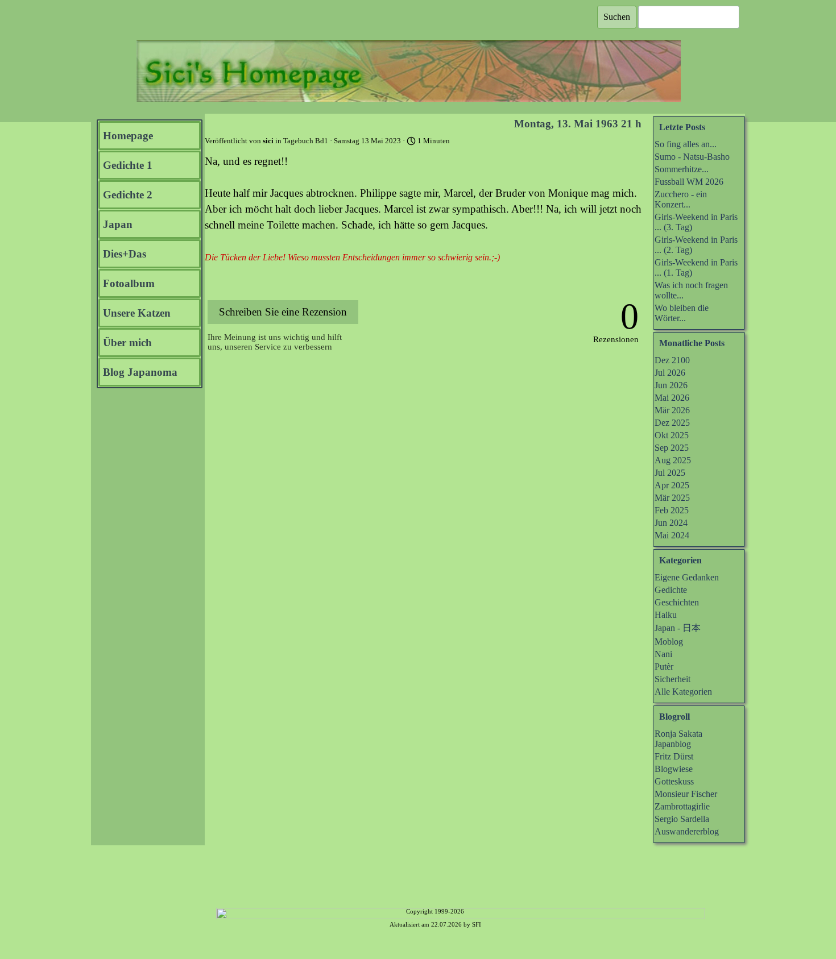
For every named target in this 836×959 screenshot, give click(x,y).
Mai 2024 (672, 535)
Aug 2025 (673, 460)
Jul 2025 (670, 473)
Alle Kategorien (683, 691)
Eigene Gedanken (687, 577)
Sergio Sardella (682, 819)
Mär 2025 (672, 498)
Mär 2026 (672, 410)
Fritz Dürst (674, 756)
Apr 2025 (672, 485)
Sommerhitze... (682, 169)
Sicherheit (672, 679)
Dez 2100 (672, 360)
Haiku (666, 615)
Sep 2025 (672, 447)
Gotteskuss (674, 781)
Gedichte (671, 590)
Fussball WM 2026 (689, 181)
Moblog (669, 641)
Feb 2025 (672, 510)
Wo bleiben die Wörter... (682, 313)
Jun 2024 (671, 523)
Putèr (664, 666)
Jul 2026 (670, 372)
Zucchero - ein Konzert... (681, 199)
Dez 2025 (672, 422)
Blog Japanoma (140, 372)
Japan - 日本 (678, 628)
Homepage (128, 136)
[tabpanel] (435, 923)
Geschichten (677, 602)
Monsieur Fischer (686, 794)
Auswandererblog (687, 831)
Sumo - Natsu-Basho (692, 156)
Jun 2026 (671, 385)
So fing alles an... (686, 144)
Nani (663, 654)
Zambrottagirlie (682, 806)
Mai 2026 (672, 397)
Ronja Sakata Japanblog (678, 739)
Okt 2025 (672, 435)
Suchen (616, 17)
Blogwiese (674, 769)
